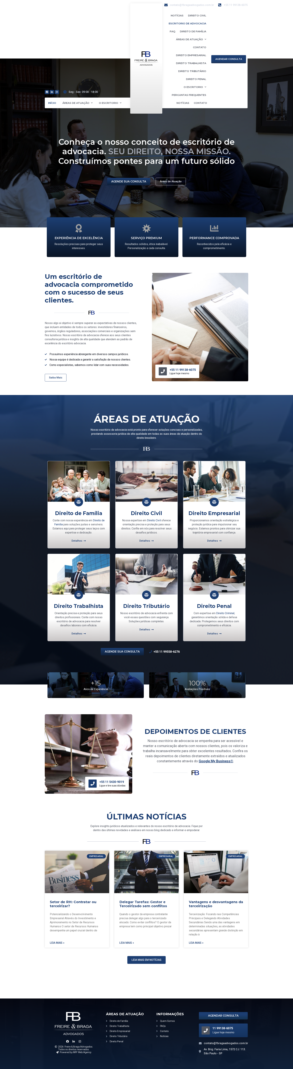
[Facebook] (47, 92)
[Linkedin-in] (52, 92)
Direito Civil (197, 15)
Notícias (177, 15)
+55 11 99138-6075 (183, 369)
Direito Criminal (225, 613)
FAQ (172, 31)
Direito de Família (193, 31)
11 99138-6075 (222, 1028)
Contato (199, 47)
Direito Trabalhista (191, 63)
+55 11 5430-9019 (111, 782)
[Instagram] (57, 92)
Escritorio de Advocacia (187, 23)
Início (52, 102)
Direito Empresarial (191, 55)
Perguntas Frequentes (189, 95)
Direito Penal (196, 79)
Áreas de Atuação (75, 102)
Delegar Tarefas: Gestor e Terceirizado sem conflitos (143, 904)
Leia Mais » (57, 943)
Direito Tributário (192, 71)
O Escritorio (108, 102)
